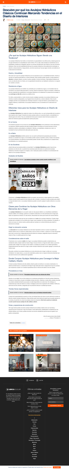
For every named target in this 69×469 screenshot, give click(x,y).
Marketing (34, 442)
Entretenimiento (34, 436)
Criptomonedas (34, 428)
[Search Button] (65, 2)
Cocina (34, 426)
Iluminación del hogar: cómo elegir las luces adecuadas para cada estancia (21, 348)
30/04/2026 (12, 370)
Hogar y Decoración (10, 6)
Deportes (34, 430)
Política (34, 450)
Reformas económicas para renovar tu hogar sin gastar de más (48, 348)
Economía (34, 432)
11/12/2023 (18, 20)
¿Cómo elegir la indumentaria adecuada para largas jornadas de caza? (34, 398)
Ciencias (34, 422)
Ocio (34, 448)
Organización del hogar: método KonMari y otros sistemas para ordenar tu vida (20, 368)
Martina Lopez (10, 20)
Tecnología (34, 456)
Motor (34, 446)
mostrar (23, 322)
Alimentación (34, 420)
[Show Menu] (3, 2)
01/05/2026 (39, 350)
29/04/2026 (39, 370)
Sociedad (34, 454)
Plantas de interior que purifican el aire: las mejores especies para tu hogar (47, 368)
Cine (34, 424)
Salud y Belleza (34, 452)
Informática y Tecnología (34, 440)
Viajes (34, 458)
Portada (4, 6)
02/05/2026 (12, 350)
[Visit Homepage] (34, 2)
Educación (34, 434)
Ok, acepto (56, 467)
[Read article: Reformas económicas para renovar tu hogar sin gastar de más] (48, 343)
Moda (34, 444)
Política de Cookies (48, 467)
